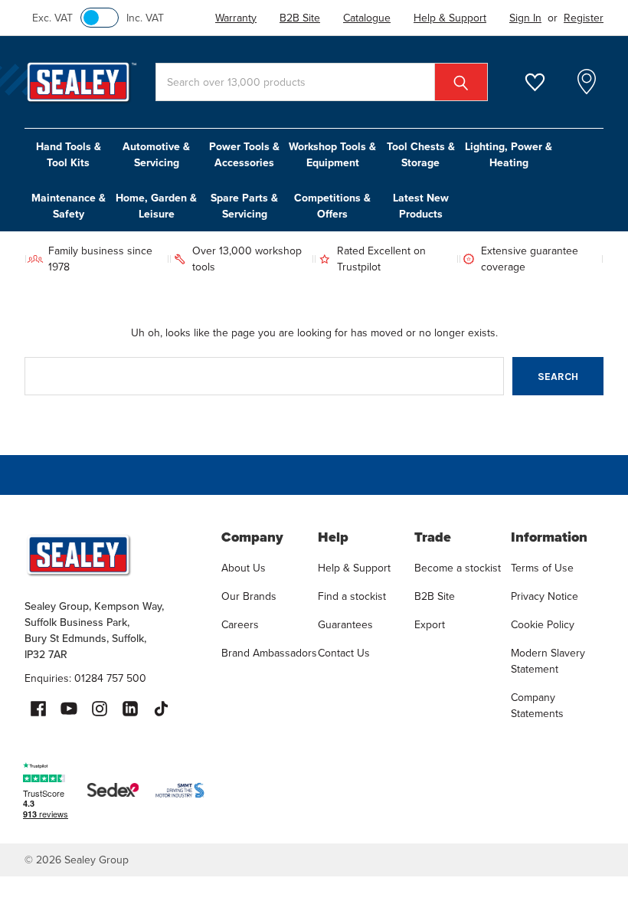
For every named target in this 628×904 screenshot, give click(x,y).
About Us (243, 567)
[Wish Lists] (544, 82)
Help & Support (354, 567)
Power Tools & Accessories (244, 154)
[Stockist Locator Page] (586, 82)
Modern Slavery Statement (548, 660)
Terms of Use (542, 567)
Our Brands (248, 596)
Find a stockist (352, 596)
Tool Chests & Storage (421, 154)
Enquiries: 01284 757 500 (85, 678)
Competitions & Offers (332, 205)
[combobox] (321, 82)
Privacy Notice (544, 596)
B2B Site (434, 596)
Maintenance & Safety (68, 205)
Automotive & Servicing (156, 154)
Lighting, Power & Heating (508, 154)
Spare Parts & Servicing (244, 205)
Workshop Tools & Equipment (332, 154)
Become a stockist (457, 567)
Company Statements (537, 705)
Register (583, 17)
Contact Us (344, 652)
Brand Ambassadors (269, 652)
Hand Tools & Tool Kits (68, 154)
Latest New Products (421, 205)
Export (429, 624)
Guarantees (345, 624)
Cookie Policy (542, 624)
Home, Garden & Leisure (156, 205)
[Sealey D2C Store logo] (113, 554)
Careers (240, 624)
